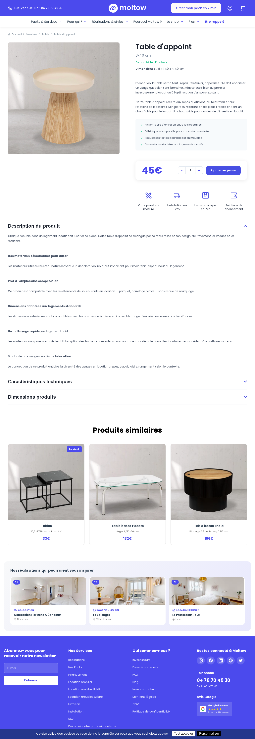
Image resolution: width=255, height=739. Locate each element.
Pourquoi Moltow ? (147, 21)
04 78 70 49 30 (213, 680)
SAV (71, 719)
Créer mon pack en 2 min (196, 8)
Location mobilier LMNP (84, 689)
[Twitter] (241, 660)
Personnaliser (209, 733)
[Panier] (242, 8)
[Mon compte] (230, 8)
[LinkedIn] (221, 660)
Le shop (173, 21)
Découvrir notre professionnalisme (92, 726)
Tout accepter (183, 733)
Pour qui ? (74, 21)
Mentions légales (144, 697)
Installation (75, 711)
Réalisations (76, 660)
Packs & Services (44, 21)
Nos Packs (75, 667)
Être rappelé (214, 21)
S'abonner (31, 680)
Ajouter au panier (223, 170)
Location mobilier (80, 682)
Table (45, 34)
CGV (135, 704)
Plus (191, 21)
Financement (77, 675)
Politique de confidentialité (151, 711)
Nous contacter (143, 689)
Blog (135, 682)
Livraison (74, 704)
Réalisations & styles (108, 21)
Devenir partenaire (145, 667)
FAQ (135, 675)
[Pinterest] (231, 660)
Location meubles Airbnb (85, 697)
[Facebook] (211, 660)
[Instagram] (201, 660)
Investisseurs (141, 660)
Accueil (17, 34)
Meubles (31, 34)
